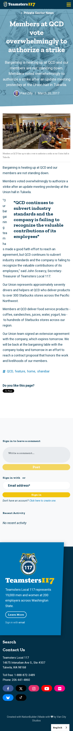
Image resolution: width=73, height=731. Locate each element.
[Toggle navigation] (68, 4)
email (22, 622)
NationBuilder (29, 716)
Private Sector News (39, 13)
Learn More (16, 614)
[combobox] (60, 727)
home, (31, 371)
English (57, 727)
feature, (20, 371)
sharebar (43, 371)
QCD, (10, 371)
